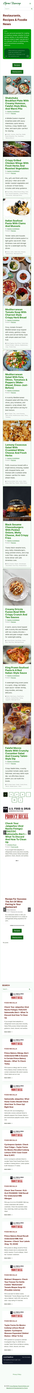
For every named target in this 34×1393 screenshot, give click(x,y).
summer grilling (23, 193)
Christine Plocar (11, 845)
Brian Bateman (11, 910)
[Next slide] (29, 832)
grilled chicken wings (19, 191)
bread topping (10, 343)
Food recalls (14, 847)
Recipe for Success (17, 911)
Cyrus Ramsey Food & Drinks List (19, 1386)
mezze (7, 786)
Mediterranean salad (18, 415)
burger (16, 563)
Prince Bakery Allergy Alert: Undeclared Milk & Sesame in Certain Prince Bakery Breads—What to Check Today (16, 1058)
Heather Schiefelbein (13, 111)
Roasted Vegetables (14, 193)
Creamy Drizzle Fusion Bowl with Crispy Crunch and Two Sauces (16, 613)
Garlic (12, 252)
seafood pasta (9, 253)
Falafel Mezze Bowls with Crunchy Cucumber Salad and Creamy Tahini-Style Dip (17, 753)
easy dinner (18, 343)
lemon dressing (20, 413)
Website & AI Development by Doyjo (17, 1388)
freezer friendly (10, 345)
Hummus (13, 134)
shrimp (21, 698)
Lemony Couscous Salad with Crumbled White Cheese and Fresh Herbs (16, 450)
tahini (19, 786)
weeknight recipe (19, 642)
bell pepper (9, 413)
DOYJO (11, 1362)
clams (8, 252)
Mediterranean (24, 345)
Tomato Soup (12, 347)
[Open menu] (30, 3)
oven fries (15, 565)
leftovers (17, 345)
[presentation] (17, 85)
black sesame (10, 563)
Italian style (17, 252)
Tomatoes (8, 417)
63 (14, 800)
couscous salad (11, 481)
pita (16, 136)
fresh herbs (10, 191)
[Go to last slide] (4, 832)
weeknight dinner (17, 195)
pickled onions (22, 565)
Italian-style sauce (11, 696)
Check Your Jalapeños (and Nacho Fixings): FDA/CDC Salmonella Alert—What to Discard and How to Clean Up (16, 832)
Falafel (8, 134)
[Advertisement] (17, 878)
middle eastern (13, 786)
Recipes (13, 113)
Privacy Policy (17, 1374)
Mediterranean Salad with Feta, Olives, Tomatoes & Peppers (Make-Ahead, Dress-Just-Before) (16, 381)
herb (17, 481)
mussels (23, 252)
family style (25, 343)
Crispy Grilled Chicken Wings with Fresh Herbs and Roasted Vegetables (17, 164)
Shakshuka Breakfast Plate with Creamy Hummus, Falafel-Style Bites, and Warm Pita (17, 103)
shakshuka (21, 136)
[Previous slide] (4, 909)
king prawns (20, 696)
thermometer (9, 195)
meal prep (18, 134)
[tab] (16, 860)
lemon (20, 481)
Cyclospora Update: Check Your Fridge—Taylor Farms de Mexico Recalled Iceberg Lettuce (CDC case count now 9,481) (16, 1149)
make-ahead (9, 415)
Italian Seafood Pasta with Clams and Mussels (15, 223)
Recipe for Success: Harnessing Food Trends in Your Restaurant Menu (16, 903)
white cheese (23, 483)
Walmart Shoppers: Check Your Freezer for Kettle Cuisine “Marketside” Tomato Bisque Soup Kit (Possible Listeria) (16, 1284)
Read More (8, 1032)
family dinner (23, 784)
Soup (7, 347)
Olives (26, 415)
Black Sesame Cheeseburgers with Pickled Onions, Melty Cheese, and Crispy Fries (16, 531)
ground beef (9, 565)
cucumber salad (11, 784)
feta (14, 413)
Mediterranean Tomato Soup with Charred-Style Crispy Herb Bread (15, 313)
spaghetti (8, 699)
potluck (17, 483)
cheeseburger (22, 563)
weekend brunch (10, 138)
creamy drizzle (11, 640)
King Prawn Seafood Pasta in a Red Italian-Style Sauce (17, 670)
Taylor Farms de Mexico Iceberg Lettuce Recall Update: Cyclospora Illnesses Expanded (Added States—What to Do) (16, 1330)
